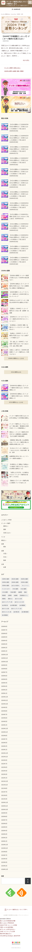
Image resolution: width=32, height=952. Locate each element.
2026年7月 (4, 630)
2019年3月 (4, 862)
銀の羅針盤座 (25, 612)
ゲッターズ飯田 (8, 68)
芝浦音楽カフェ (24, 595)
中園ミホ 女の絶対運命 (6, 927)
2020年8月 (4, 816)
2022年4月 (4, 770)
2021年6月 (4, 795)
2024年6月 (4, 718)
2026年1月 (4, 651)
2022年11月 (4, 756)
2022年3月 (4, 774)
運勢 (4, 529)
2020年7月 (4, 820)
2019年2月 (4, 866)
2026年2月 (4, 647)
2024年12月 (4, 697)
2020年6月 (4, 823)
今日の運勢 (23, 589)
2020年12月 (4, 802)
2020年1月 (4, 841)
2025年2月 (4, 690)
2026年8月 (4, 626)
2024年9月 (4, 707)
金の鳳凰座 (22, 605)
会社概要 (5, 915)
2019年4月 (4, 858)
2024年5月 (4, 721)
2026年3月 (4, 644)
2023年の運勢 (5, 582)
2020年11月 (4, 806)
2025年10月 (4, 661)
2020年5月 (4, 827)
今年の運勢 (15, 589)
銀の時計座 (16, 612)
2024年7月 (4, 714)
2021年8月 (4, 788)
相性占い (3, 540)
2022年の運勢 (24, 579)
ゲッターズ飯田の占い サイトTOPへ (17, 909)
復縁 (4, 560)
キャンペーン (25, 585)
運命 (4, 546)
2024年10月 (4, 704)
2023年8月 (4, 735)
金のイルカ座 (18, 598)
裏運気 (4, 598)
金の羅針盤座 (13, 605)
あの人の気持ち (15, 585)
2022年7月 (4, 763)
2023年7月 (4, 739)
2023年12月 (4, 728)
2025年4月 (4, 683)
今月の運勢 (5, 592)
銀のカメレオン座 (6, 612)
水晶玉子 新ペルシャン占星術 (8, 925)
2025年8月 (4, 668)
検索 (2, 876)
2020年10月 (4, 809)
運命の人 (10, 598)
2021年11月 (4, 785)
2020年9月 (4, 813)
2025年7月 (4, 672)
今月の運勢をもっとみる (16, 402)
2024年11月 (4, 700)
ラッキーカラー (6, 589)
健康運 (20, 592)
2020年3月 (4, 834)
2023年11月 (4, 732)
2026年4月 (4, 640)
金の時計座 (5, 605)
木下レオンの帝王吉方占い (7, 929)
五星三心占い (17, 68)
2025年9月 (4, 665)
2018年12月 (4, 869)
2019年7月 (4, 855)
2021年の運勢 (15, 579)
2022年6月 (4, 767)
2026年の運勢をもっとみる (16, 358)
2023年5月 (4, 742)
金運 (4, 567)
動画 (18, 71)
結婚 (2, 544)
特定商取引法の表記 (13, 915)
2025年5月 (4, 679)
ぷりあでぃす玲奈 (6, 520)
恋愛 (2, 550)
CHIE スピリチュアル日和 (7, 931)
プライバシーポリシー (23, 915)
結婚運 (14, 71)
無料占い (5, 526)
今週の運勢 (13, 592)
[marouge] (16, 944)
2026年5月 (4, 637)
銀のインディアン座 (16, 608)
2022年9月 (4, 760)
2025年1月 (4, 693)
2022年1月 (4, 778)
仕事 (2, 564)
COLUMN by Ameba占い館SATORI (10, 936)
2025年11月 (4, 658)
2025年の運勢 (24, 582)
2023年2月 (4, 746)
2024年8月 (4, 711)
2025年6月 (4, 675)
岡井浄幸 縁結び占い (6, 933)
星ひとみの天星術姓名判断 (7, 921)
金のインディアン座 (7, 602)
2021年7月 (4, 792)
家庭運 (4, 595)
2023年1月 (4, 749)
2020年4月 (4, 830)
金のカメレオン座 (19, 602)
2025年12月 (4, 654)
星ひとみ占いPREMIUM (7, 923)
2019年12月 (4, 844)
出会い (5, 557)
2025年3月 (4, 686)
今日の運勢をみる (16, 372)
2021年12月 (4, 781)
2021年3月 (4, 799)
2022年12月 (4, 753)
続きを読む (26, 60)
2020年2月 (4, 837)
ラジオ (3, 537)
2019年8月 (4, 851)
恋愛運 (21, 71)
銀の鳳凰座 (5, 615)
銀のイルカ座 (5, 608)
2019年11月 (4, 848)
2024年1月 (4, 725)
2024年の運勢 (15, 582)
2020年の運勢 (8, 71)
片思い (5, 553)
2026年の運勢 (5, 585)
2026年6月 (4, 633)
